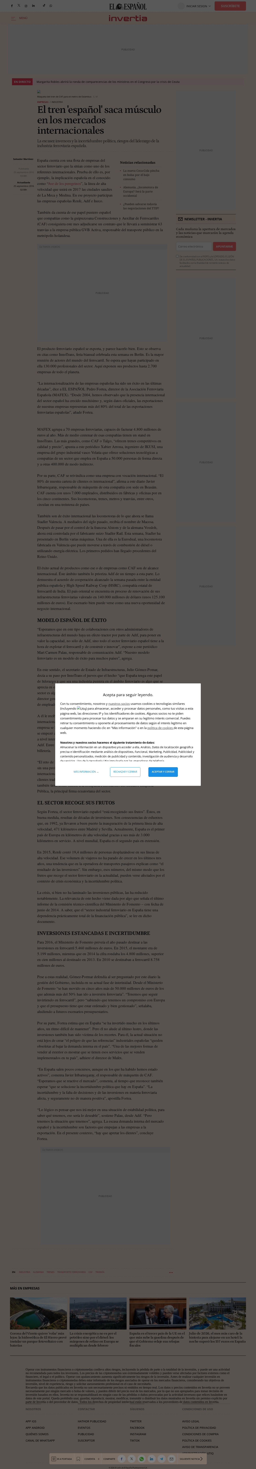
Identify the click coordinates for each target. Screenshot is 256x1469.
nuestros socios (119, 704)
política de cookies (160, 728)
